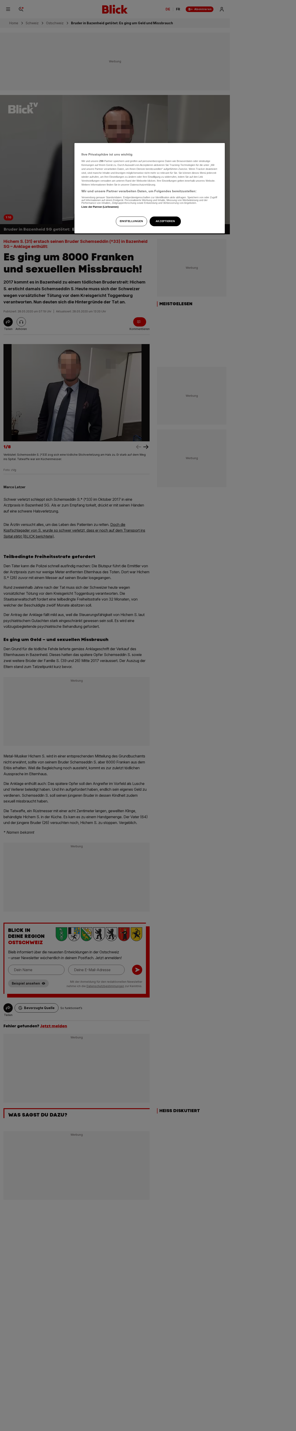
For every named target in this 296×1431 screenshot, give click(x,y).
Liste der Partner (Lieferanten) (100, 206)
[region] (149, 188)
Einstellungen (131, 221)
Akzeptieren (165, 221)
